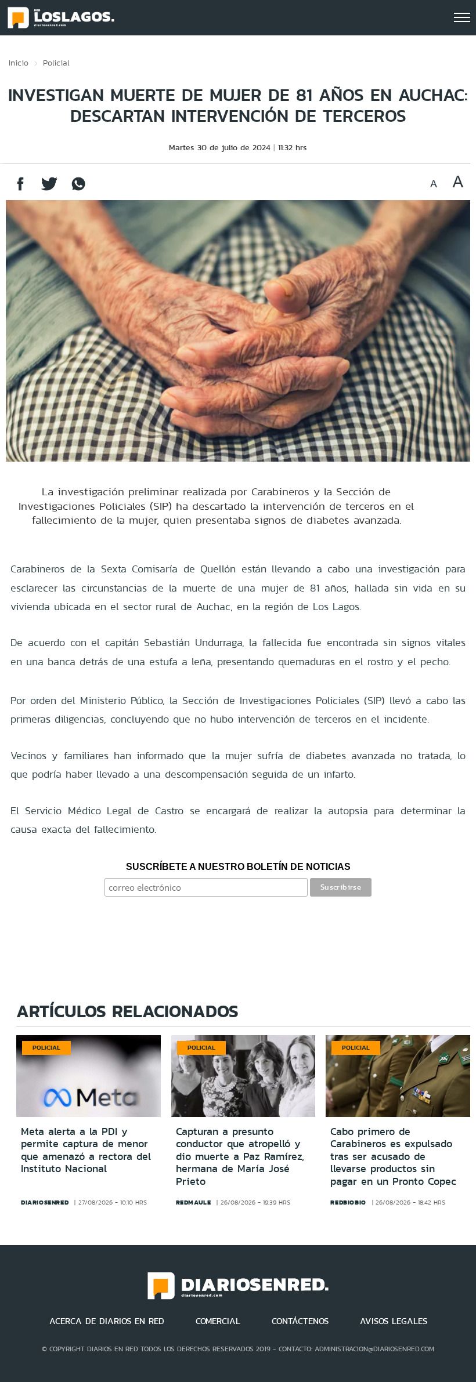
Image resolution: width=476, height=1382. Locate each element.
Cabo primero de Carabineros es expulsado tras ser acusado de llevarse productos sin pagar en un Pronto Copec (393, 1156)
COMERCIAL (218, 1321)
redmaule (193, 1202)
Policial (56, 63)
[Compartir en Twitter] (49, 189)
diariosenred (44, 1202)
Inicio (18, 63)
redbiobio (348, 1202)
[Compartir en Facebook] (20, 189)
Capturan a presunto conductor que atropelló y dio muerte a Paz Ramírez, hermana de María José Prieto (240, 1156)
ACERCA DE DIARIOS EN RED (106, 1321)
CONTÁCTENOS (300, 1321)
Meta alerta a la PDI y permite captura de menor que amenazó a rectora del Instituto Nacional (86, 1150)
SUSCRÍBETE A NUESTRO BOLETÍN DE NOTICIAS (238, 867)
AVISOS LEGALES (393, 1321)
